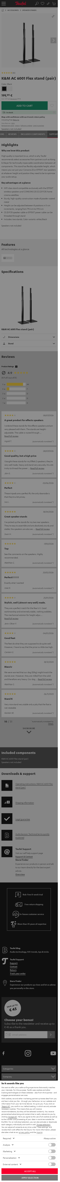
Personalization (9, 1157)
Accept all (30, 1171)
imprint (39, 1132)
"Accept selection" (43, 1124)
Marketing (7, 1151)
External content (10, 1164)
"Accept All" (12, 1116)
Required (7, 1138)
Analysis (6, 1144)
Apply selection (30, 1177)
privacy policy (24, 1132)
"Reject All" (5, 1106)
